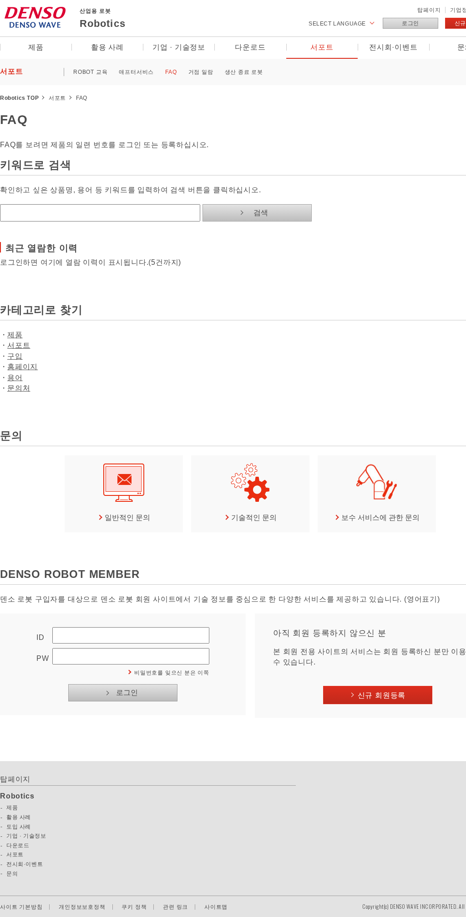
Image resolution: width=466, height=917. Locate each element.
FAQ (171, 72)
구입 (15, 356)
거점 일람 (200, 72)
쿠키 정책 (134, 907)
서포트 (321, 47)
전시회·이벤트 (393, 47)
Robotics (17, 796)
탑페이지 (429, 10)
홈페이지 (22, 367)
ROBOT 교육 (90, 72)
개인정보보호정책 (82, 907)
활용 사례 (107, 47)
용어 (15, 377)
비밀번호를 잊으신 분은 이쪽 (171, 673)
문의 (12, 874)
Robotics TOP (19, 98)
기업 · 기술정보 (178, 47)
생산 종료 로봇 (244, 72)
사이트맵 (216, 907)
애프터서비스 (136, 72)
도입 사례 (18, 827)
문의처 (18, 388)
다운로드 (250, 47)
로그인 (410, 23)
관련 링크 (175, 907)
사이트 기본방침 (21, 907)
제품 (36, 47)
